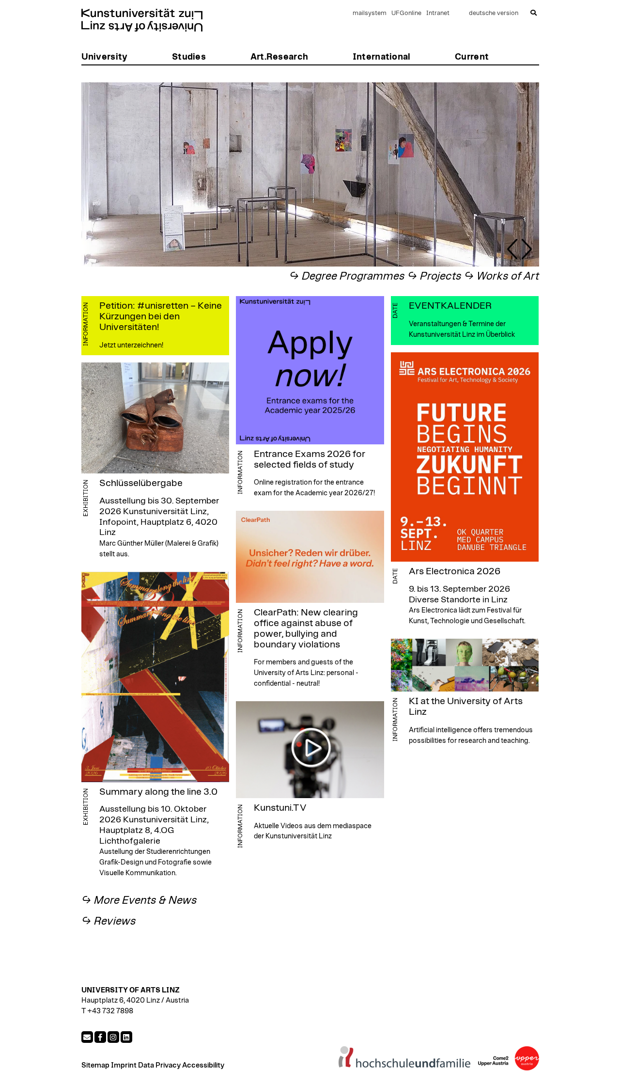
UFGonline (406, 13)
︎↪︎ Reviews (108, 921)
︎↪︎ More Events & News (139, 900)
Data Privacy (159, 1065)
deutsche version (493, 13)
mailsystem (370, 13)
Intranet (438, 13)
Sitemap (95, 1065)
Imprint (124, 1065)
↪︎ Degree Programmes (347, 276)
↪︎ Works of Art (501, 276)
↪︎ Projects (434, 276)
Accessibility (203, 1065)
